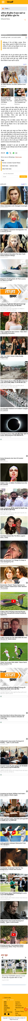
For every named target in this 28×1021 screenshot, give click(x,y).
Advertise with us (19, 1008)
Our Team (18, 1015)
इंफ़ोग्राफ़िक (7, 1008)
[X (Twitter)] (25, 28)
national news (14, 166)
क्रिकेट (7, 8)
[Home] (3, 8)
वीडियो (6, 1006)
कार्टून (5, 1010)
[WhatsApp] (25, 31)
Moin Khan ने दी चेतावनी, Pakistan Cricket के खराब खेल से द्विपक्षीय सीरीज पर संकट (13, 976)
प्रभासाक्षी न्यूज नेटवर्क (5, 37)
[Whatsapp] (13, 154)
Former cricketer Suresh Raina (11, 163)
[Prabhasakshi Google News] (26, 37)
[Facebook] (25, 24)
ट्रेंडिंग (5, 1002)
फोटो (5, 1004)
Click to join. (18, 157)
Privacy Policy (19, 1011)
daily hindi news (6, 169)
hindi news (5, 166)
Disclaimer (18, 1005)
